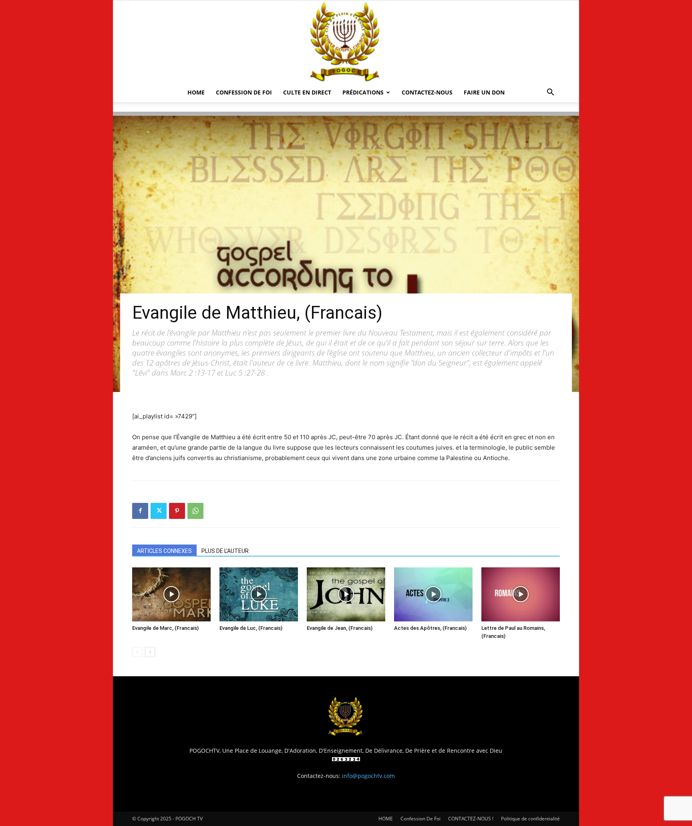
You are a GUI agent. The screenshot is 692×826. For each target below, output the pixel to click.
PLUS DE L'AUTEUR (225, 551)
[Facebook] (140, 511)
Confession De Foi (244, 92)
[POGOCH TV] (346, 42)
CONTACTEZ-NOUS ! (470, 818)
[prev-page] (137, 652)
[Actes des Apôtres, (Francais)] (433, 594)
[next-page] (150, 652)
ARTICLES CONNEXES (164, 551)
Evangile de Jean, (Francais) (339, 628)
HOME (196, 92)
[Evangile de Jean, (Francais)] (346, 594)
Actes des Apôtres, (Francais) (430, 628)
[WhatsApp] (195, 511)
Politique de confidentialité (530, 818)
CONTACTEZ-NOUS (427, 92)
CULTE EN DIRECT (307, 92)
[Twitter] (159, 511)
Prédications (363, 92)
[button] (550, 93)
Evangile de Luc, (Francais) (250, 628)
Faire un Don (484, 92)
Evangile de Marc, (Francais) (165, 628)
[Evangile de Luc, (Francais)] (258, 594)
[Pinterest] (177, 511)
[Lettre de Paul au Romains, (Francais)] (520, 594)
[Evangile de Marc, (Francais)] (171, 594)
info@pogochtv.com (368, 776)
